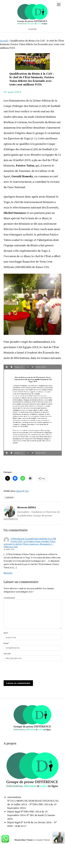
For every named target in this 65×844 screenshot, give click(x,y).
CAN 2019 (9, 497)
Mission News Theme (23, 840)
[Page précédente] (6, 367)
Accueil (4, 40)
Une (27, 491)
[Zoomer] (32, 367)
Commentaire (9, 598)
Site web (7, 653)
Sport (19, 491)
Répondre (8, 573)
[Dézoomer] (28, 367)
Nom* (6, 633)
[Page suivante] (11, 367)
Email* (6, 643)
